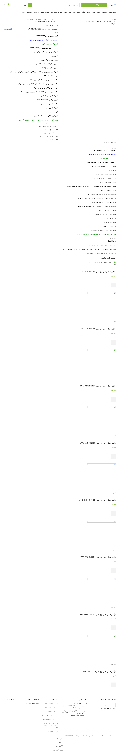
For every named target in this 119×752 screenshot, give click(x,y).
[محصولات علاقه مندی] (12, 5)
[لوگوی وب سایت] (112, 4)
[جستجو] (30, 5)
